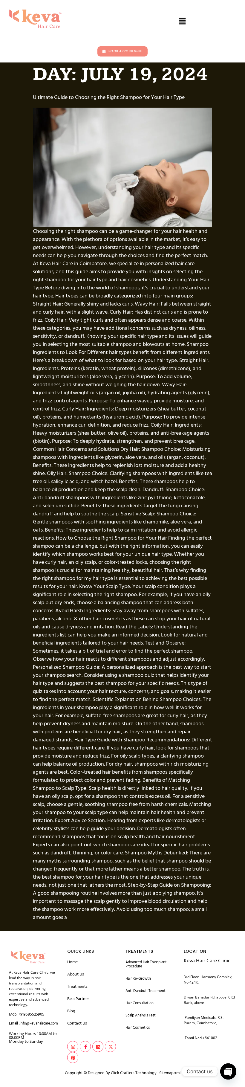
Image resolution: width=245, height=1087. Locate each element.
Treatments (77, 987)
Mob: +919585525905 (26, 1014)
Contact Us (77, 1023)
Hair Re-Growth (138, 978)
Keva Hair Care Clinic (207, 960)
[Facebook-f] (85, 1046)
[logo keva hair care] (27, 957)
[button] (182, 21)
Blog (71, 1011)
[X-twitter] (110, 1046)
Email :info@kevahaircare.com (33, 1023)
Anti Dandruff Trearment (145, 990)
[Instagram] (72, 1046)
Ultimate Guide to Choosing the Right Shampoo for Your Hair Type (109, 97)
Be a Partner (78, 999)
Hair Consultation (139, 1003)
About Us (75, 974)
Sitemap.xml (169, 1073)
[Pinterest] (72, 1057)
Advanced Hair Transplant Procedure (146, 964)
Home (72, 962)
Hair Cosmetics (137, 1027)
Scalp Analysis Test (140, 1015)
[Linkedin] (97, 1046)
